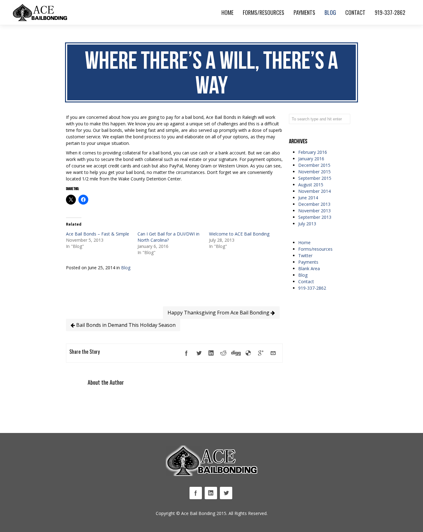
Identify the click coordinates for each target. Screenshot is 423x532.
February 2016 (312, 152)
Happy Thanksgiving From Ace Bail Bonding (219, 312)
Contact (306, 281)
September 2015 (314, 178)
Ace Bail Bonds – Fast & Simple (97, 234)
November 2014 (314, 191)
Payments (308, 262)
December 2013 (314, 204)
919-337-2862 (312, 288)
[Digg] (236, 353)
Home (304, 242)
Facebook (196, 493)
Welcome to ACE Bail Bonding (239, 234)
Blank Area (309, 268)
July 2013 (307, 224)
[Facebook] (186, 353)
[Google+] (261, 353)
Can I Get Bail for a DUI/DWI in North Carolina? (168, 237)
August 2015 (310, 185)
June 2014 (308, 198)
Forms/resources (315, 249)
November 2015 (314, 172)
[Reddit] (223, 353)
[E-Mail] (273, 353)
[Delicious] (248, 353)
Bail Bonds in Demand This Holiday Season (125, 325)
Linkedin (211, 493)
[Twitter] (199, 353)
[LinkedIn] (211, 353)
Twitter (305, 255)
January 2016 (311, 159)
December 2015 (314, 165)
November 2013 (314, 211)
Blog (125, 267)
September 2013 (314, 217)
